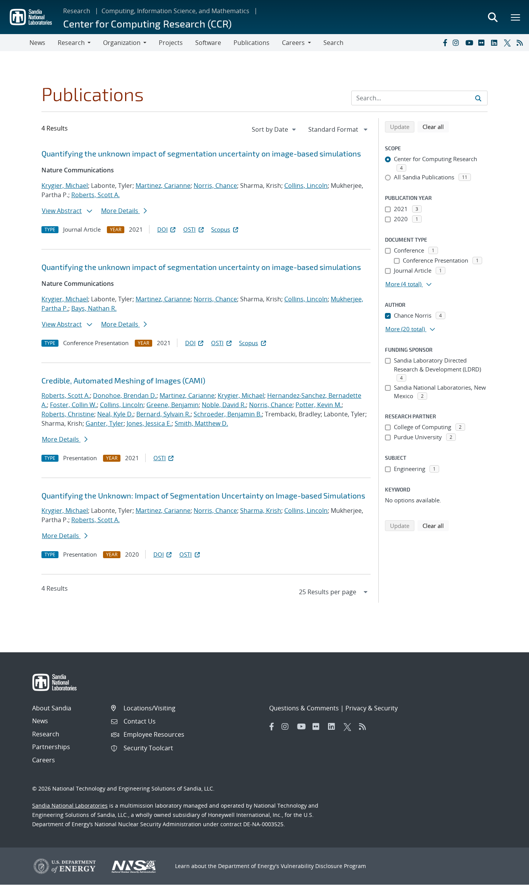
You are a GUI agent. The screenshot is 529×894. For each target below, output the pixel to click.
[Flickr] (483, 42)
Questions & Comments (304, 708)
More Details (120, 210)
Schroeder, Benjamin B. (228, 414)
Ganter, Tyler (105, 423)
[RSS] (521, 42)
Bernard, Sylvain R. (163, 414)
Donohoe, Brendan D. (124, 395)
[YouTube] (470, 42)
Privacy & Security (371, 708)
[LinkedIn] (495, 42)
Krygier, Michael (64, 185)
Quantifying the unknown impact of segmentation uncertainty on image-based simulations (201, 153)
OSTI (189, 229)
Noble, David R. (224, 405)
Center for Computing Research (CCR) (147, 23)
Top (506, 885)
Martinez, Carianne (163, 185)
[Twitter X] (508, 42)
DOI (162, 229)
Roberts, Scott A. (95, 195)
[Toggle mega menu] (515, 17)
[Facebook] (444, 42)
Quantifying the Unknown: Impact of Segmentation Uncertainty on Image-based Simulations (203, 495)
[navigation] (274, 129)
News (37, 42)
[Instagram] (457, 42)
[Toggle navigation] (14, 42)
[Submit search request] (478, 98)
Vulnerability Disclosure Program (323, 866)
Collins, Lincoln (306, 185)
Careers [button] (293, 42)
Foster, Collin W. (73, 405)
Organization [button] (122, 42)
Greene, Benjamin (172, 405)
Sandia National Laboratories (70, 805)
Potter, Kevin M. (318, 405)
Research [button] (71, 42)
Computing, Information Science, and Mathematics (175, 11)
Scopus (220, 229)
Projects (171, 42)
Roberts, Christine (67, 414)
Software (208, 42)
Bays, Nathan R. (94, 308)
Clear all (436, 126)
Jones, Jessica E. (149, 423)
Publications (252, 42)
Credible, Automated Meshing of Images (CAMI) (123, 380)
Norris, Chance (215, 185)
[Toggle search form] (492, 17)
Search (333, 42)
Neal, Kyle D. (115, 414)
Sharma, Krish (260, 510)
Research (76, 11)
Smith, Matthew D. (201, 423)
